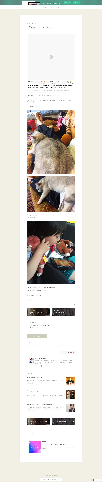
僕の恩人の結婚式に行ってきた (34, 377)
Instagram (57, 7)
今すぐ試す (67, 2)
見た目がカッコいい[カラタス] (34, 391)
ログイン (77, 2)
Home (44, 7)
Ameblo (50, 7)
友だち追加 (37, 336)
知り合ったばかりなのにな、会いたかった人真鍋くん (39, 404)
